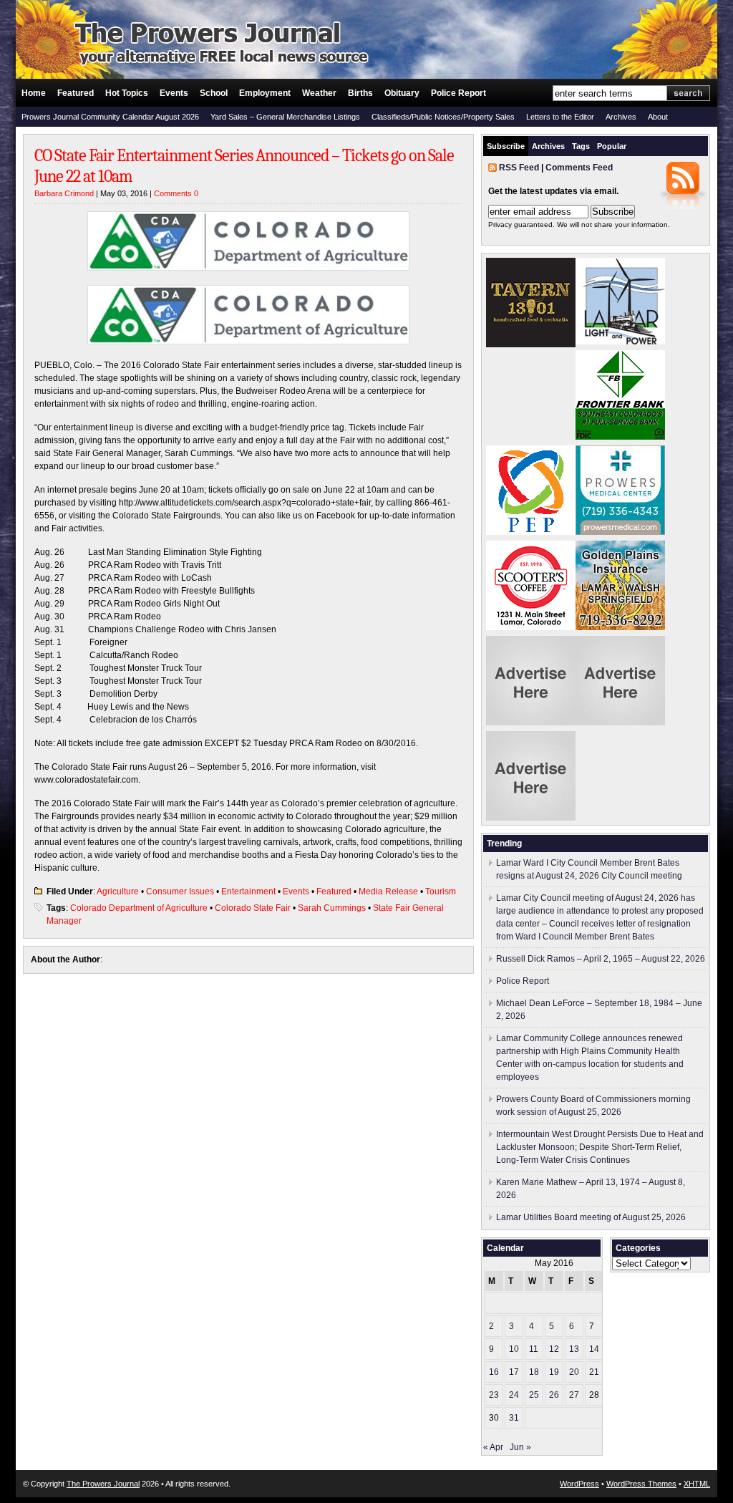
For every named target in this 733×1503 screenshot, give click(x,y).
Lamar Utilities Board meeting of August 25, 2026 (591, 1217)
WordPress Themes (641, 1483)
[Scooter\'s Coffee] (531, 627)
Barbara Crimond (64, 193)
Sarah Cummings (332, 908)
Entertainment (248, 891)
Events (174, 93)
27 (574, 1395)
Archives (621, 116)
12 (554, 1349)
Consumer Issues (180, 891)
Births (360, 93)
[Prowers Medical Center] (620, 532)
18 (534, 1372)
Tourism (440, 891)
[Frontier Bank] (620, 437)
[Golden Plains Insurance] (620, 627)
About (658, 116)
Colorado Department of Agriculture (139, 908)
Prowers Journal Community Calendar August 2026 (110, 116)
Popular (611, 146)
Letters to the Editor (560, 116)
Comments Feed (579, 168)
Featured (75, 93)
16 (494, 1372)
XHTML (697, 1483)
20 (574, 1372)
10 (514, 1349)
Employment (265, 93)
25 (534, 1395)
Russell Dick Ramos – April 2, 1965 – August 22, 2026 (600, 959)
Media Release (388, 891)
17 (514, 1372)
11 (533, 1349)
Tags (581, 146)
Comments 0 (176, 193)
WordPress (579, 1483)
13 (574, 1349)
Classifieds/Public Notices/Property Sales (443, 116)
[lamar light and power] (620, 342)
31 (514, 1418)
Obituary (401, 93)
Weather (319, 93)
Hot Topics (126, 93)
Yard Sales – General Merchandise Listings (285, 116)
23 (494, 1395)
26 (554, 1395)
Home (33, 93)
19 (554, 1372)
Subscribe (506, 146)
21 (594, 1372)
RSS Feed (519, 168)
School (214, 93)
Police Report (458, 93)
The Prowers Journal (103, 1483)
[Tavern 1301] (531, 344)
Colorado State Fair (253, 908)
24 (514, 1395)
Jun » (520, 1447)
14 (594, 1349)
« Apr (493, 1447)
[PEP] (531, 532)
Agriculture (118, 891)
